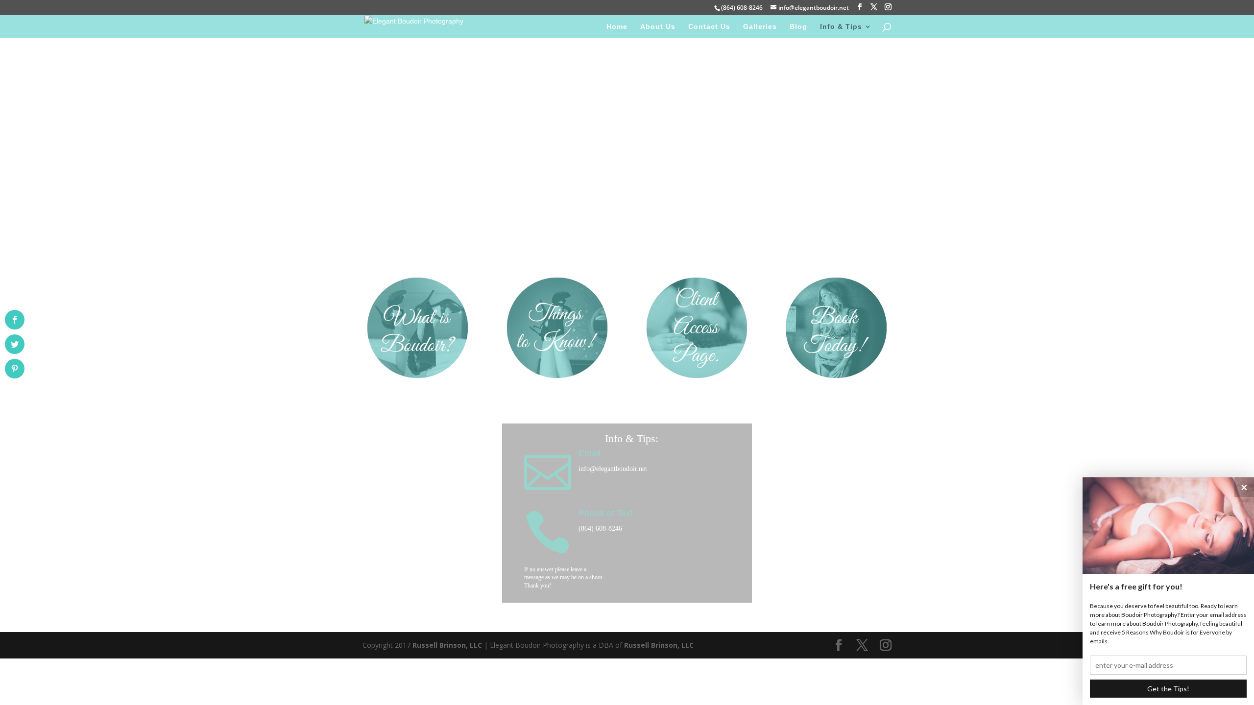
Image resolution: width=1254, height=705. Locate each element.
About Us (657, 26)
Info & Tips (841, 26)
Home (616, 26)
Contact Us (709, 26)
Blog (798, 26)
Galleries (760, 26)
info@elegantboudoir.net (613, 468)
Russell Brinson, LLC (447, 645)
